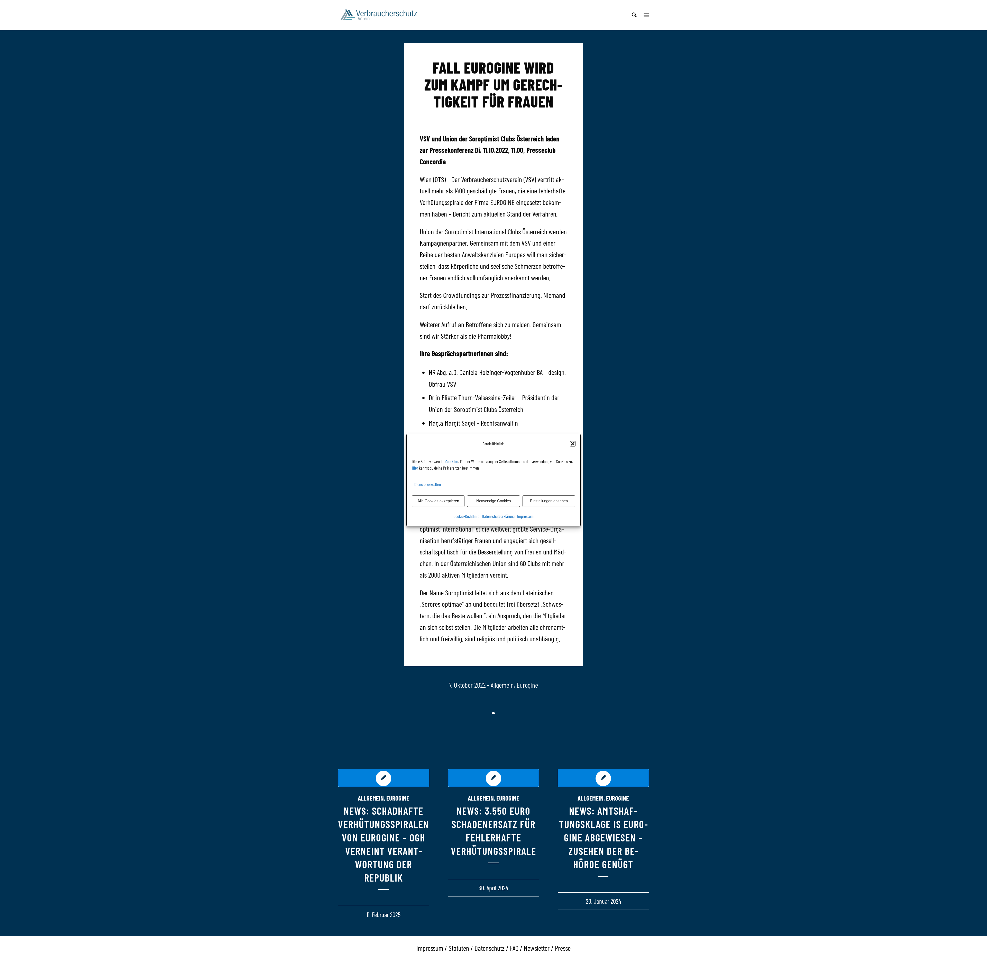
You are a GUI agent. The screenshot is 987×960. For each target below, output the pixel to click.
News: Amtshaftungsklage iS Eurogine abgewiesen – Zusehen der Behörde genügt (603, 837)
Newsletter (537, 948)
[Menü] (646, 15)
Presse (563, 948)
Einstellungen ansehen (549, 501)
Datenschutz (489, 948)
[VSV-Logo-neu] (382, 15)
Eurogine (527, 684)
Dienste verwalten (427, 484)
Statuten (459, 948)
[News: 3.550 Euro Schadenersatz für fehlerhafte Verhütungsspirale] (493, 778)
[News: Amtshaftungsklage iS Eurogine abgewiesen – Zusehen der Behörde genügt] (603, 778)
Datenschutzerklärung (498, 516)
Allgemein (502, 684)
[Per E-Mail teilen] (493, 713)
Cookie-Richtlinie (466, 516)
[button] (572, 443)
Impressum (525, 516)
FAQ (514, 948)
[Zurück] (345, 827)
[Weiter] (641, 827)
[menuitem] (634, 15)
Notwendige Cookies (493, 501)
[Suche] (634, 15)
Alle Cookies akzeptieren (438, 501)
